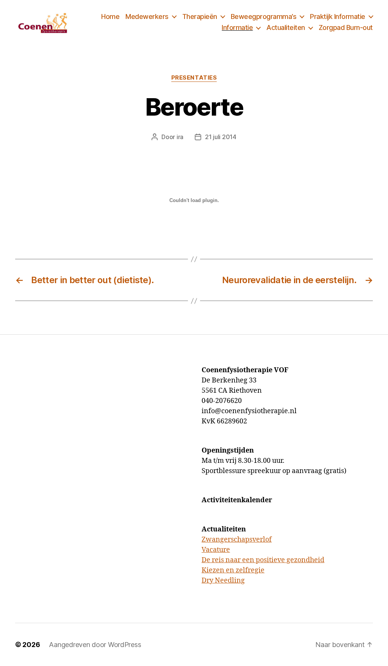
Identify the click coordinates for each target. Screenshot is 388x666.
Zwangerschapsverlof (237, 539)
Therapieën (199, 16)
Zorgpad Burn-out (346, 27)
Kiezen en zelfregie (233, 570)
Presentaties (194, 77)
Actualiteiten (285, 27)
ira (180, 137)
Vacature (216, 549)
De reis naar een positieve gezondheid (263, 560)
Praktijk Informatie (337, 16)
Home (110, 16)
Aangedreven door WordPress (95, 645)
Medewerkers (147, 16)
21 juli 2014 (220, 137)
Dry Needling (223, 580)
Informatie (237, 27)
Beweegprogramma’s (264, 16)
